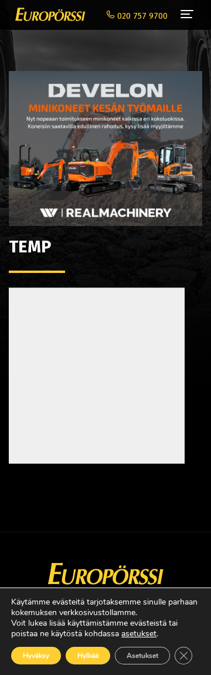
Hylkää (87, 655)
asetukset (138, 634)
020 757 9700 (141, 16)
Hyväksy (36, 655)
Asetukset (142, 655)
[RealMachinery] (105, 142)
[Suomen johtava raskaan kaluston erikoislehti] (47, 14)
